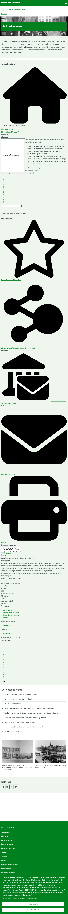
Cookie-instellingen (32, 898)
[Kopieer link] (21, 548)
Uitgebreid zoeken (13, 173)
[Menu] (2, 216)
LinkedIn (7, 787)
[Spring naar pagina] (21, 206)
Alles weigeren (33, 904)
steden (5, 618)
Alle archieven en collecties (16, 10)
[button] (17, 755)
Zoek (3, 173)
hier (38, 170)
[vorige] (3, 177)
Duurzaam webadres (8, 545)
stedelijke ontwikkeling (11, 613)
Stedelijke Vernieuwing (11, 615)
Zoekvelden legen (27, 173)
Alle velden (5, 137)
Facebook (3, 787)
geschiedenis (7, 610)
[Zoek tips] (24, 155)
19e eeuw (6, 634)
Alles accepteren (33, 909)
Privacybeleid (7, 898)
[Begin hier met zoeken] (35, 123)
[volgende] (3, 202)
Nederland (6, 626)
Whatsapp (16, 787)
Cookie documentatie (19, 898)
